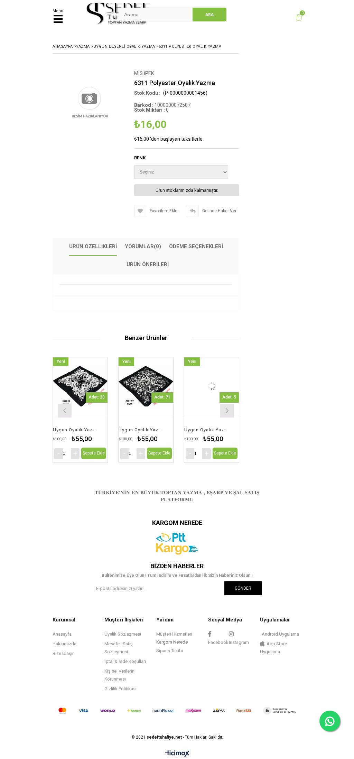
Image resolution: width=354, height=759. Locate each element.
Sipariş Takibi (169, 650)
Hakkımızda (64, 643)
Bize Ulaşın (64, 653)
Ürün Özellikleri (93, 246)
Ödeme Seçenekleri (196, 246)
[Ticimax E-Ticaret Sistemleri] (177, 753)
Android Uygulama (280, 634)
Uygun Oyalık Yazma (76, 429)
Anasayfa (62, 634)
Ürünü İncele (90, 410)
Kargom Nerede (172, 642)
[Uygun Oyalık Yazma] (80, 386)
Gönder (243, 588)
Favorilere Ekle (80, 410)
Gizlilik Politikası (120, 688)
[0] (296, 17)
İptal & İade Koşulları (125, 661)
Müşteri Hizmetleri (174, 634)
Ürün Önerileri (148, 264)
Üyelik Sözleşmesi (122, 634)
